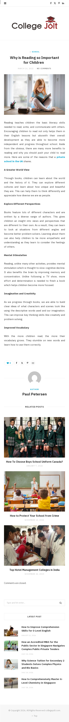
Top (35, 716)
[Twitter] (22, 363)
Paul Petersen (34, 394)
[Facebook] (16, 363)
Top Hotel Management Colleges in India (34, 569)
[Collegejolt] (34, 23)
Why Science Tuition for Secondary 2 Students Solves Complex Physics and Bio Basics (43, 664)
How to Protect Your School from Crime (34, 515)
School (36, 52)
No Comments (44, 68)
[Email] (32, 363)
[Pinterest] (27, 363)
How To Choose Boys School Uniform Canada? (34, 461)
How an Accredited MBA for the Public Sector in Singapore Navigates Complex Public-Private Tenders (43, 645)
